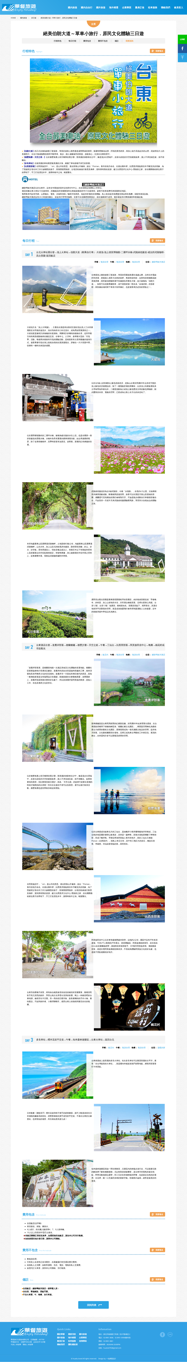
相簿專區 (83, 1341)
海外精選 (113, 7)
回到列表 (91, 1304)
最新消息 (72, 1334)
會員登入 (178, 7)
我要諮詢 (129, 41)
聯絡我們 (165, 7)
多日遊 (33, 18)
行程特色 (57, 41)
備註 (117, 41)
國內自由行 (86, 7)
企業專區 (126, 7)
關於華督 (61, 1334)
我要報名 (159, 51)
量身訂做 (139, 7)
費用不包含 (103, 41)
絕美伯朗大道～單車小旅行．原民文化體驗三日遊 (59, 18)
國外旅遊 (100, 7)
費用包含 (87, 41)
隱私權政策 (73, 1344)
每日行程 (72, 41)
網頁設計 (112, 1358)
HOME (13, 18)
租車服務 (152, 7)
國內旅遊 (72, 7)
